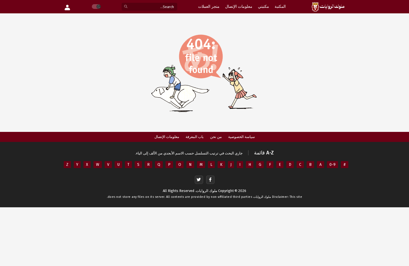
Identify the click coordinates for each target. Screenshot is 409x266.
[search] (125, 7)
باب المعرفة (195, 137)
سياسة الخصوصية (241, 137)
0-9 (332, 164)
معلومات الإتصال (166, 137)
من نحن (216, 137)
